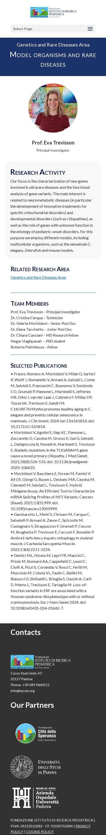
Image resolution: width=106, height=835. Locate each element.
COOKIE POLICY (40, 832)
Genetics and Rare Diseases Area (38, 277)
